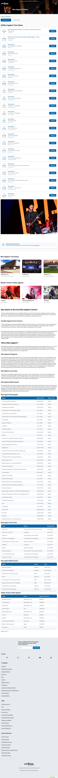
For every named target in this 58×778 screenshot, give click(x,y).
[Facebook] (6, 657)
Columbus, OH (6, 20)
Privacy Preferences (6, 728)
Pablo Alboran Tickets (6, 742)
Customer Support (5, 704)
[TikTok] (51, 657)
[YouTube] (40, 657)
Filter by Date (16, 20)
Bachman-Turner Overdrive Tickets (9, 750)
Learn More (37, 245)
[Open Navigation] (56, 3)
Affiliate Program (5, 682)
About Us (3, 666)
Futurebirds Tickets (5, 752)
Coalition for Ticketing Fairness (8, 687)
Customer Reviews (5, 671)
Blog (2, 677)
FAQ (2, 707)
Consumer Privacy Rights (7, 715)
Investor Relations (5, 695)
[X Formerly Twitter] (17, 657)
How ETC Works (5, 723)
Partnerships (4, 685)
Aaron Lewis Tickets (6, 744)
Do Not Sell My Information (7, 717)
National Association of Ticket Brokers (10, 690)
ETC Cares (3, 674)
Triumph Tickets (5, 736)
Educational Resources (6, 725)
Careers (3, 679)
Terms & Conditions (5, 709)
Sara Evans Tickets (5, 747)
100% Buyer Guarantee (6, 669)
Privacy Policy (4, 712)
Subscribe (36, 647)
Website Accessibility (6, 720)
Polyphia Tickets (5, 739)
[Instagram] (29, 657)
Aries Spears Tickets (6, 755)
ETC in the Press (5, 693)
